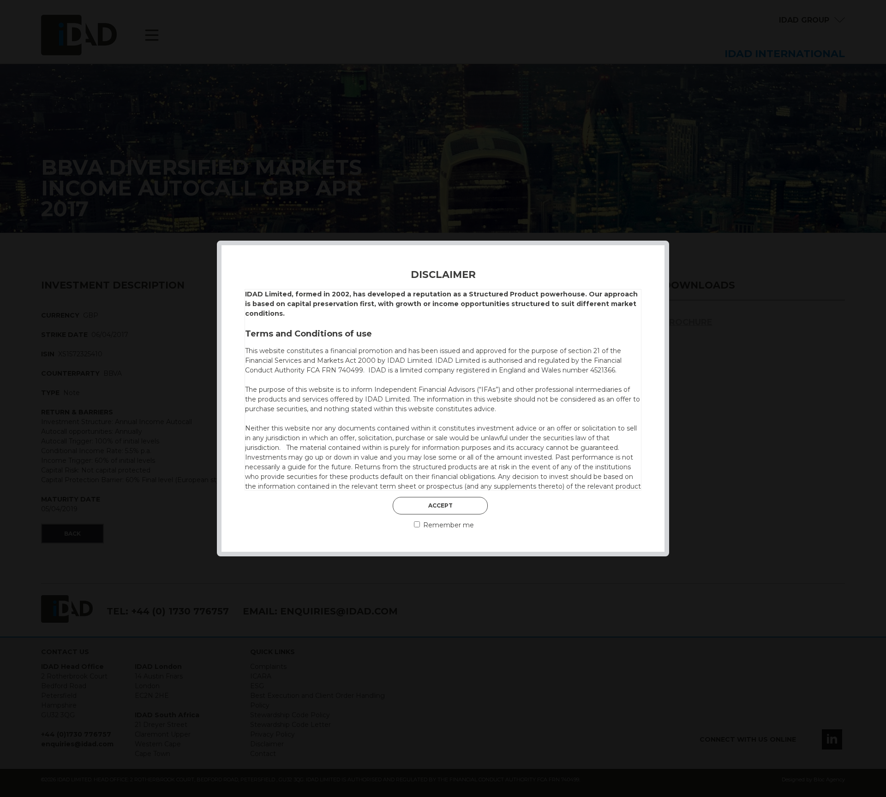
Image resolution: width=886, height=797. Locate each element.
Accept (440, 505)
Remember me (447, 525)
